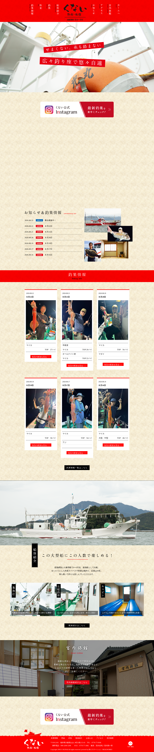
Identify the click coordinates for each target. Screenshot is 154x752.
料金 (63, 738)
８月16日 (48, 255)
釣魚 (70, 738)
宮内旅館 (109, 738)
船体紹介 (78, 738)
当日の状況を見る (41, 357)
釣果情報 (54, 738)
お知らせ (89, 738)
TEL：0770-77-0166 (94, 742)
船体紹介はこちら (77, 625)
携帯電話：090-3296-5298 (61, 745)
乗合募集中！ (50, 220)
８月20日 (48, 238)
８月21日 (48, 232)
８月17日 (48, 249)
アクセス (99, 738)
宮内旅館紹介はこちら (77, 682)
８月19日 (48, 243)
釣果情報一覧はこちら (77, 468)
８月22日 (48, 226)
